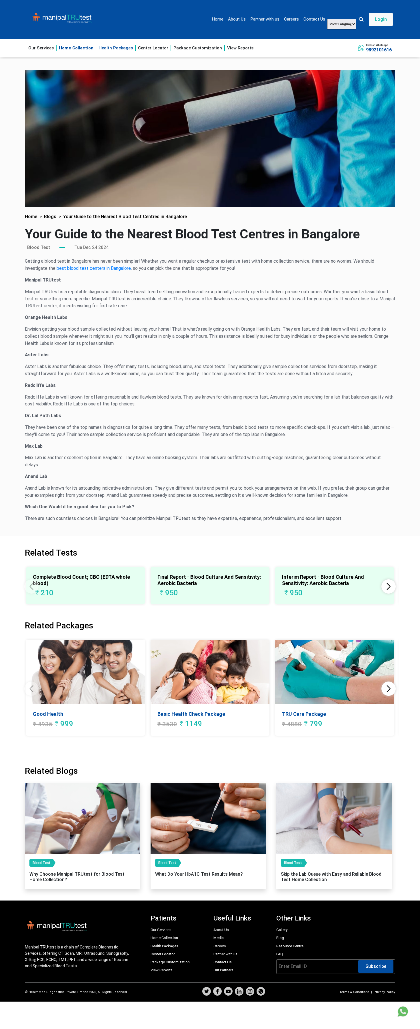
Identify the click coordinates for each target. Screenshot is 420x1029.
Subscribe (375, 966)
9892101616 (379, 50)
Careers (291, 19)
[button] (375, 19)
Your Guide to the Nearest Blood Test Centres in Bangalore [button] (125, 216)
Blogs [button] (50, 216)
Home (217, 19)
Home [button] (31, 216)
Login (381, 19)
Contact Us (314, 19)
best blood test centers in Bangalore (94, 268)
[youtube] (228, 992)
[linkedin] (239, 992)
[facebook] (217, 992)
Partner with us (264, 19)
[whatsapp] (261, 992)
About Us (237, 19)
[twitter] (206, 992)
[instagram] (250, 992)
